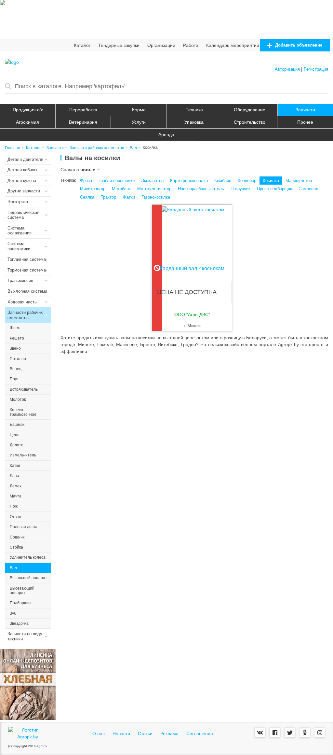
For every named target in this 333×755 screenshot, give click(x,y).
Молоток (18, 399)
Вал (133, 148)
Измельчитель (23, 455)
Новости (121, 733)
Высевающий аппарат (22, 590)
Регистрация (316, 69)
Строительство (249, 122)
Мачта (15, 496)
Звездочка (19, 623)
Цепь (14, 435)
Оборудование (249, 109)
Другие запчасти (23, 191)
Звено (15, 348)
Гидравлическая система (23, 215)
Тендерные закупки (119, 45)
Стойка (16, 547)
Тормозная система (26, 270)
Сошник (17, 537)
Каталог (82, 45)
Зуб (13, 613)
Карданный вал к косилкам (192, 268)
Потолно (18, 359)
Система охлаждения (19, 231)
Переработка (83, 109)
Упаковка (194, 122)
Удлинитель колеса (28, 557)
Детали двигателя (25, 159)
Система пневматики (18, 246)
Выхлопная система (27, 291)
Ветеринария (83, 122)
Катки (15, 465)
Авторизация (287, 69)
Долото (16, 445)
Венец (15, 369)
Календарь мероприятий (232, 45)
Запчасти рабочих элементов (97, 148)
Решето (17, 338)
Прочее (305, 122)
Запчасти (305, 109)
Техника (194, 109)
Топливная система (26, 259)
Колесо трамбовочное (23, 412)
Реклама (169, 733)
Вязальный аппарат (28, 578)
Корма (139, 109)
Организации (161, 45)
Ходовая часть (22, 302)
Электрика (17, 201)
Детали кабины (22, 169)
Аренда (166, 134)
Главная (12, 148)
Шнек (15, 328)
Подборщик (20, 603)
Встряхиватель (24, 389)
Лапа (14, 475)
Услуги (139, 122)
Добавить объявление (298, 45)
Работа (190, 45)
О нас (98, 733)
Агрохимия (27, 122)
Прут (14, 379)
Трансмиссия (20, 280)
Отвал (15, 516)
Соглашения (199, 733)
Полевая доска (23, 526)
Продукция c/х (28, 109)
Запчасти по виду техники (24, 636)
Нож (14, 506)
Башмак (17, 424)
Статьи (145, 733)
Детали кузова (21, 180)
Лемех (15, 486)
